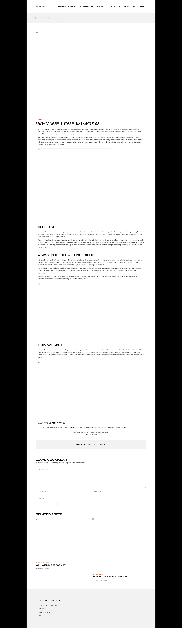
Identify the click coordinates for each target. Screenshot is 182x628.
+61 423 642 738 (51, 605)
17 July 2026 (97, 574)
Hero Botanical (36, 18)
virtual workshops (96, 428)
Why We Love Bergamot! (51, 565)
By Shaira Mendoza (43, 568)
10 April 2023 (41, 119)
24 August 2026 (43, 562)
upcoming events (73, 428)
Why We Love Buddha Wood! (109, 577)
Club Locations (44, 612)
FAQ (40, 615)
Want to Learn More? (52, 423)
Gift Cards (42, 609)
